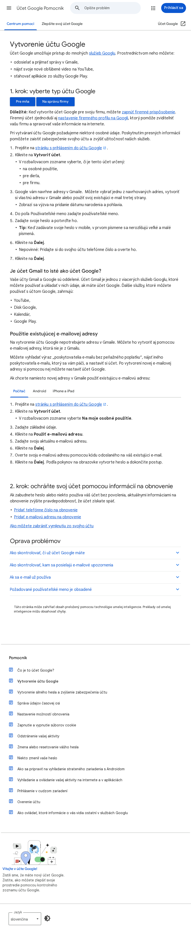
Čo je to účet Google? (35, 670)
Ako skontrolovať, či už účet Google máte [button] (47, 552)
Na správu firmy (55, 101)
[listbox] (24, 918)
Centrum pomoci (20, 24)
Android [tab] (39, 391)
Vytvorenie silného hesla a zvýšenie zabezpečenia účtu (62, 692)
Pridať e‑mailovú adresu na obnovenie (47, 517)
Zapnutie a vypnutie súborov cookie (46, 725)
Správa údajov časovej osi (38, 703)
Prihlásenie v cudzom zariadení (42, 791)
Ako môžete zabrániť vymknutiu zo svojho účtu (52, 526)
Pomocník (18, 657)
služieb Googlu (102, 53)
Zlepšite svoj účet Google (62, 24)
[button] (9, 8)
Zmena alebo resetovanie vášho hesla (48, 747)
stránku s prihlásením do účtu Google (68, 148)
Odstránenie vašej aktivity (38, 736)
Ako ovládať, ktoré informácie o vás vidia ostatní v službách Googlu (72, 813)
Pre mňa (22, 101)
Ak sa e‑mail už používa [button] (30, 577)
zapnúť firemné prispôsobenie (148, 112)
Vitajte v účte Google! (19, 869)
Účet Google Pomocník (40, 8)
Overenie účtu (28, 802)
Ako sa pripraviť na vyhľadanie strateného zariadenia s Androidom (71, 769)
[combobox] (112, 8)
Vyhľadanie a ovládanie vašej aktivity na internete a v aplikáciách (69, 780)
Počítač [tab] (19, 391)
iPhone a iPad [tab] (63, 391)
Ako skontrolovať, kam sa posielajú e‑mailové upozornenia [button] (61, 565)
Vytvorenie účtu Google (37, 681)
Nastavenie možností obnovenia (43, 714)
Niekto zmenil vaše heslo (37, 758)
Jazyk (18, 912)
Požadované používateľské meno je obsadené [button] (51, 589)
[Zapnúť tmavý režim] (47, 918)
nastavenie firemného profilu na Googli (93, 118)
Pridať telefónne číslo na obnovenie (46, 510)
